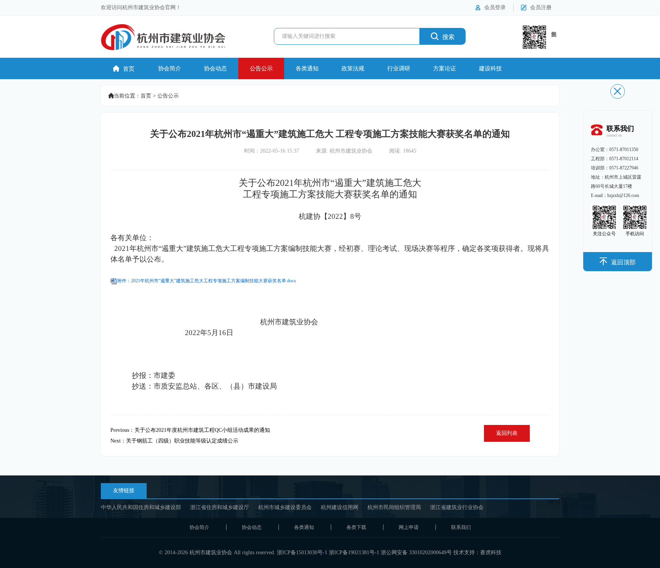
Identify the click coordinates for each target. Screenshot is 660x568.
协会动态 (215, 68)
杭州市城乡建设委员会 (285, 507)
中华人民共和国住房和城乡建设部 (141, 507)
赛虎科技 (490, 552)
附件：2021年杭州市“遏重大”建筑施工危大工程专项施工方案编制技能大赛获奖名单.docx (206, 280)
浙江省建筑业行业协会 (457, 507)
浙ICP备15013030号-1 (302, 552)
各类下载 (356, 527)
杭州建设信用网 (339, 507)
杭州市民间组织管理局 (394, 507)
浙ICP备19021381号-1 (354, 552)
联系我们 (461, 527)
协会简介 (169, 68)
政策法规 (352, 68)
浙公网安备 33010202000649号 (416, 552)
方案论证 (444, 68)
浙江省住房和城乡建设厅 (219, 507)
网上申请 (409, 527)
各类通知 (307, 68)
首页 (123, 68)
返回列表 (507, 433)
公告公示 (261, 68)
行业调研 (398, 68)
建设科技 (490, 68)
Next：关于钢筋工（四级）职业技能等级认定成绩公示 (174, 441)
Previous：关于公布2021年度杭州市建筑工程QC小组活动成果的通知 (190, 430)
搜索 (443, 36)
